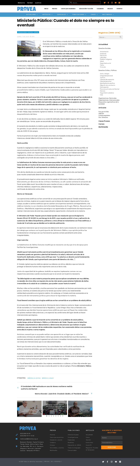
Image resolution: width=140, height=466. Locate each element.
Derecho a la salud (48, 378)
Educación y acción (86, 9)
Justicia (38, 3)
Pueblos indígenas (106, 59)
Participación (104, 87)
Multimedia (107, 14)
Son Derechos (103, 117)
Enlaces (110, 9)
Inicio (46, 9)
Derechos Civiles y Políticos (108, 70)
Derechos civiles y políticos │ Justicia (28, 32)
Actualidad (31, 14)
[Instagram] (112, 3)
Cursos (101, 124)
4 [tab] (54, 416)
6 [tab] (58, 416)
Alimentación (104, 51)
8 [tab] (63, 416)
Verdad (30, 3)
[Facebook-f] (108, 3)
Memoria (21, 3)
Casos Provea (104, 121)
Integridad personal (106, 76)
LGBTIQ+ (101, 113)
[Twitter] (105, 3)
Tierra (102, 65)
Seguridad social (105, 63)
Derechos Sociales (105, 48)
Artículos (46, 14)
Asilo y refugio (104, 74)
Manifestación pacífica (107, 83)
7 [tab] (60, 416)
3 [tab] (51, 416)
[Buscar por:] (111, 37)
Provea (54, 9)
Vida (101, 95)
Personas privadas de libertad (109, 89)
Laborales (103, 57)
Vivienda (103, 67)
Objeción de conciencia (107, 85)
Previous (18, 408)
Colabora (100, 9)
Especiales (61, 14)
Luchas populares (104, 115)
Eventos (119, 9)
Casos (93, 14)
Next (91, 408)
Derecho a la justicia (34, 378)
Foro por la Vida (104, 111)
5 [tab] (56, 416)
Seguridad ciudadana (107, 93)
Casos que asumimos (68, 9)
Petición (102, 91)
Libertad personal (105, 81)
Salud (102, 61)
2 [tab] (49, 416)
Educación (103, 55)
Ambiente (103, 53)
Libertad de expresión (107, 79)
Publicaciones (78, 14)
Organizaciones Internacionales (109, 100)
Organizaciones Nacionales (108, 98)
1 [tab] (47, 416)
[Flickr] (119, 3)
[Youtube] (115, 3)
